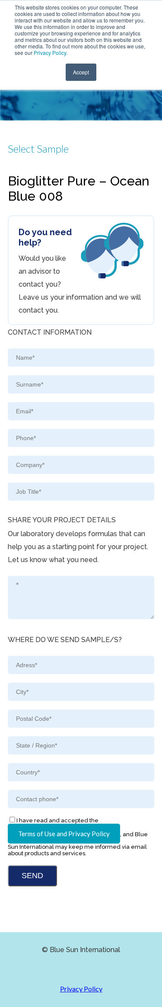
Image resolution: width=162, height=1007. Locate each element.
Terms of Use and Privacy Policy (64, 834)
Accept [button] (81, 72)
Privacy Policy (50, 52)
